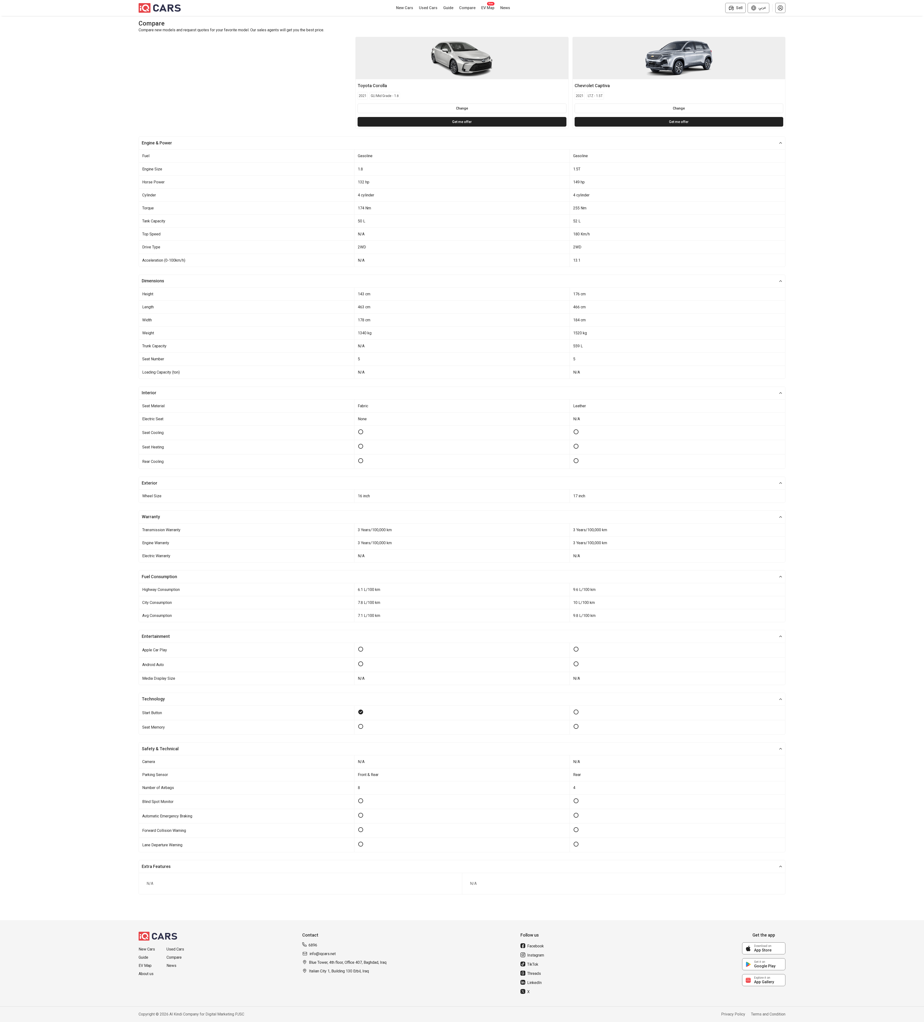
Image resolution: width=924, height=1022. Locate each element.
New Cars (147, 949)
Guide (143, 957)
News (171, 965)
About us (146, 973)
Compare (174, 957)
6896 (312, 945)
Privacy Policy (733, 1014)
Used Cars (175, 949)
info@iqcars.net (322, 953)
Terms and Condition (768, 1014)
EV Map (145, 965)
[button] (780, 8)
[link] (763, 948)
